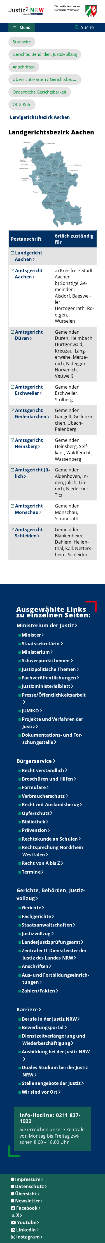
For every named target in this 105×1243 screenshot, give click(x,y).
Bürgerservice (34, 760)
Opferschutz (36, 813)
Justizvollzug (36, 933)
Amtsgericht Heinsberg (29, 443)
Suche (87, 27)
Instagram (28, 1237)
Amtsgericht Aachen (29, 273)
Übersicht (26, 1194)
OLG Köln (22, 104)
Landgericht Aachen (28, 256)
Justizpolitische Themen (49, 669)
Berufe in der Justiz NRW (49, 1019)
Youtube (26, 1222)
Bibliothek (33, 822)
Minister (31, 635)
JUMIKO (30, 711)
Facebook (27, 1208)
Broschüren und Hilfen (47, 779)
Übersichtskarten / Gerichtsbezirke (46, 79)
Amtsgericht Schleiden (29, 532)
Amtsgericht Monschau (29, 509)
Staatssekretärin (41, 644)
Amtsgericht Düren (29, 335)
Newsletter (27, 1201)
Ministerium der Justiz (45, 625)
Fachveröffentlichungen (49, 678)
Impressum (28, 1179)
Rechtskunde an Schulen (50, 839)
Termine (31, 872)
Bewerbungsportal (43, 1027)
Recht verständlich (43, 770)
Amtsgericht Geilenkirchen (30, 413)
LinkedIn (26, 1230)
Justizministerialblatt (46, 686)
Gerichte (31, 908)
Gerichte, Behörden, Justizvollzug (45, 54)
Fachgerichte (36, 916)
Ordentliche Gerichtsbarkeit (39, 92)
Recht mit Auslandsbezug (50, 804)
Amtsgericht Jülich (32, 473)
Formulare (34, 787)
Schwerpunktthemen (46, 660)
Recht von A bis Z (41, 863)
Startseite (22, 42)
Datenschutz (29, 1186)
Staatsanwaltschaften (47, 925)
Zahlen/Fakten (38, 991)
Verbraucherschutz (43, 796)
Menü (25, 27)
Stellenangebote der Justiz (51, 1083)
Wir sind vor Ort (39, 1092)
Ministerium (36, 652)
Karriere (27, 1009)
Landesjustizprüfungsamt (51, 942)
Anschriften (24, 67)
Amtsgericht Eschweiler (29, 390)
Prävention (34, 830)
